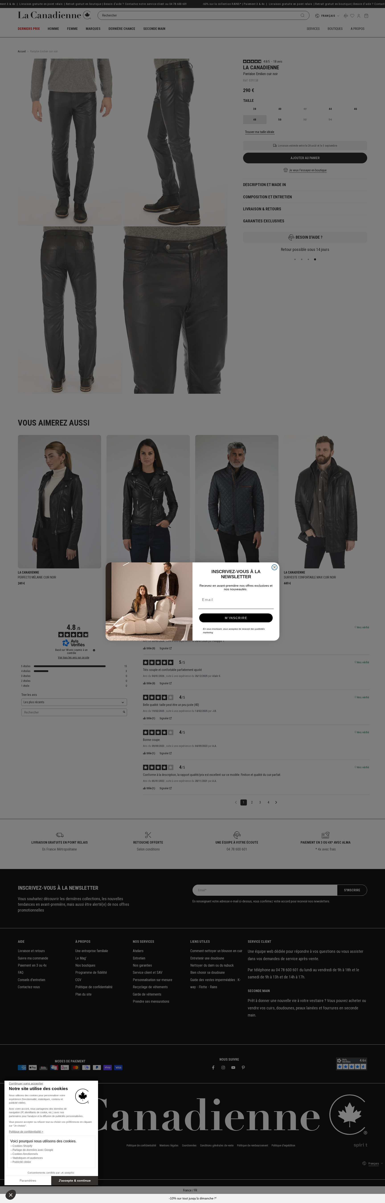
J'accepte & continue (75, 1180)
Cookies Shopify (22, 1146)
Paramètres (28, 1180)
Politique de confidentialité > (26, 1131)
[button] (10, 1194)
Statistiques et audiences (27, 1158)
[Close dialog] (274, 567)
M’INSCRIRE (236, 618)
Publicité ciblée (21, 1162)
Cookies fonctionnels (25, 1154)
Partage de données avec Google (32, 1150)
